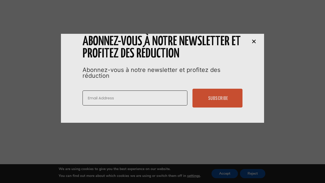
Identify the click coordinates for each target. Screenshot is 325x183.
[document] (162, 91)
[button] (253, 41)
